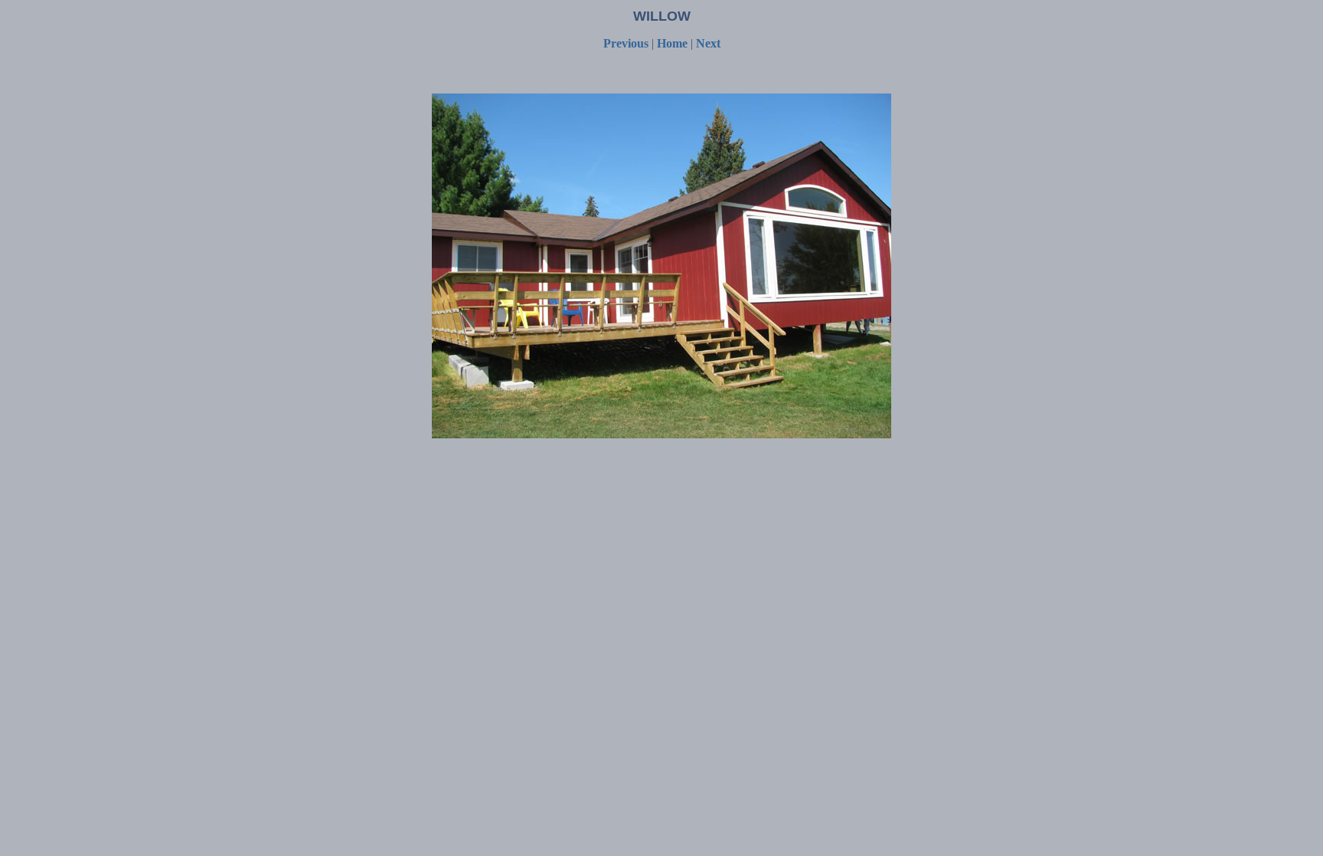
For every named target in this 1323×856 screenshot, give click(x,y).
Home (674, 43)
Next (708, 43)
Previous (625, 43)
